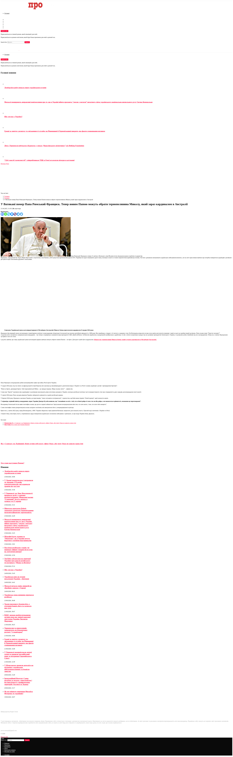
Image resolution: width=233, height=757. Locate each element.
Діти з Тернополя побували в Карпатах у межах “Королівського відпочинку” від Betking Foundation (44, 146)
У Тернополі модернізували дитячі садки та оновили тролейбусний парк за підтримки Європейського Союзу (18, 655)
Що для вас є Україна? (13, 117)
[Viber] (15, 214)
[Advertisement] (116, 178)
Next (7, 163)
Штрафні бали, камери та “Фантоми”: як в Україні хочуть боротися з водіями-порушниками (17, 538)
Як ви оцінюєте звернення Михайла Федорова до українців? (18, 692)
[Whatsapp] (5, 214)
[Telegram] (18, 214)
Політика (7, 21)
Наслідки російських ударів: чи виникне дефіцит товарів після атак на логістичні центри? (18, 550)
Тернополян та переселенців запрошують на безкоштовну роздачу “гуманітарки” (15, 630)
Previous (3, 163)
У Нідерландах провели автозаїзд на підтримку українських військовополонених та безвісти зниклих (18, 668)
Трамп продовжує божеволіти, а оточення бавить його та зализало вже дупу (17, 606)
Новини (6, 19)
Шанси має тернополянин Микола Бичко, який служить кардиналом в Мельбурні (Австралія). (125, 339)
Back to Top (4, 736)
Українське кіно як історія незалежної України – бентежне (16, 578)
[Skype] (8, 214)
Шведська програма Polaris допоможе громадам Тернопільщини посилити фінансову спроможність (18, 510)
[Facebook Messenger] (11, 214)
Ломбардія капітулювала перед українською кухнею (25, 88)
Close (2, 738)
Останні (6, 13)
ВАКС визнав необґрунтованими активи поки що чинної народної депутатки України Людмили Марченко (17, 618)
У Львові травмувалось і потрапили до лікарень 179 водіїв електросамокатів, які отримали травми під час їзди (18, 483)
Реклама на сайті (9, 28)
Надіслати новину (10, 26)
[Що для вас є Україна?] (118, 109)
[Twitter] (21, 214)
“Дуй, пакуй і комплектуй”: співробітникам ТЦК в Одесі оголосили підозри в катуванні (39, 160)
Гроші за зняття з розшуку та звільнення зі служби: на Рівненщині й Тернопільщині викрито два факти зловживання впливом (54, 131)
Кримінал (7, 23)
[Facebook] (2, 214)
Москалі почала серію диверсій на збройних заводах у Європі (17, 587)
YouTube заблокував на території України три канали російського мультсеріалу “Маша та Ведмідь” (17, 561)
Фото (6, 24)
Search (27, 42)
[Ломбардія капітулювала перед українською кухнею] (118, 80)
